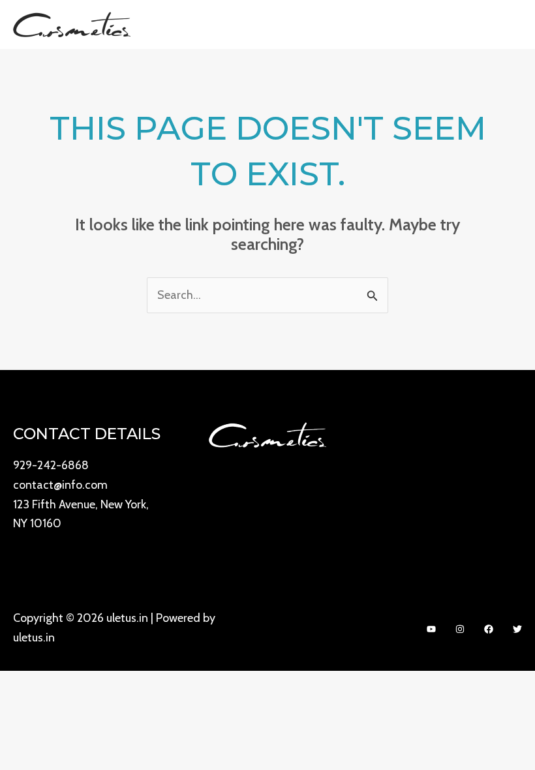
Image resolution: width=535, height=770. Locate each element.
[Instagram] (460, 629)
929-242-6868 (51, 465)
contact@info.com (60, 485)
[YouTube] (431, 629)
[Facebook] (488, 629)
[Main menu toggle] (507, 24)
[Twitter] (517, 629)
